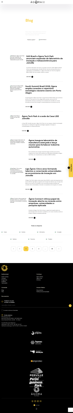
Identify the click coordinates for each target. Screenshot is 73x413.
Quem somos (4, 276)
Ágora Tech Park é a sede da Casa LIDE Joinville (40, 117)
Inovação (59, 232)
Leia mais (28, 76)
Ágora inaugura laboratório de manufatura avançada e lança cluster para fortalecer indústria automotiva (44, 143)
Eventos (23, 232)
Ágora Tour (39, 278)
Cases (5, 232)
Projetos (50, 239)
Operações (4, 283)
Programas (4, 280)
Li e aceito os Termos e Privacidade (10, 310)
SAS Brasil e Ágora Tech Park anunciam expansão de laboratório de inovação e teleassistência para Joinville (44, 59)
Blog (2, 290)
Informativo (42, 232)
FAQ (2, 291)
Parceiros (32, 239)
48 (52, 249)
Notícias (14, 239)
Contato (3, 278)
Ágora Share (39, 276)
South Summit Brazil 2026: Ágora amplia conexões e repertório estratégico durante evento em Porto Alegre (43, 89)
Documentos (39, 290)
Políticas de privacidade (42, 291)
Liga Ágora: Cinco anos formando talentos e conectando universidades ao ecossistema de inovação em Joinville (43, 172)
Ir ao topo (37, 405)
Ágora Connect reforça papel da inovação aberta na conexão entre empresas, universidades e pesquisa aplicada (45, 202)
